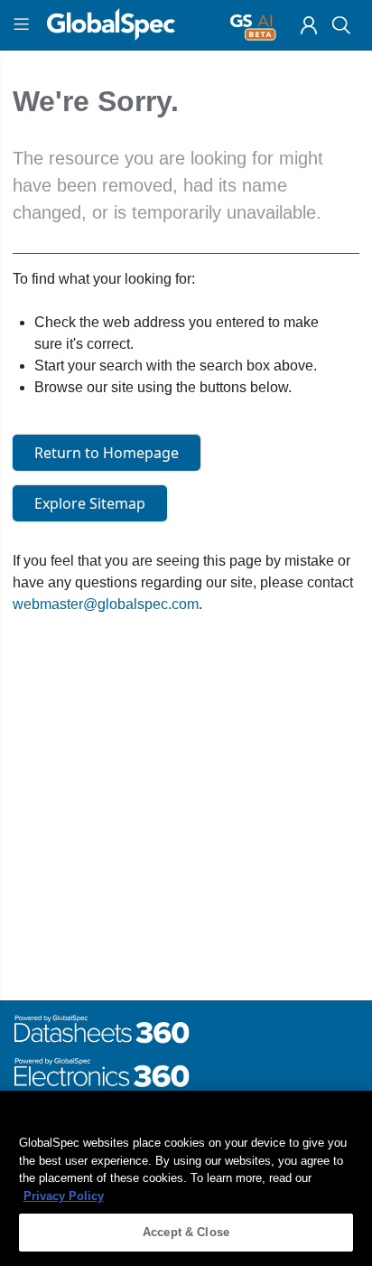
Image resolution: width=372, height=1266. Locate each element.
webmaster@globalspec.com (106, 604)
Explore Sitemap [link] (89, 503)
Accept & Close (186, 1232)
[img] (309, 25)
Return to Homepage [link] (106, 453)
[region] (186, 1178)
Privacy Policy (63, 1196)
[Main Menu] (24, 25)
